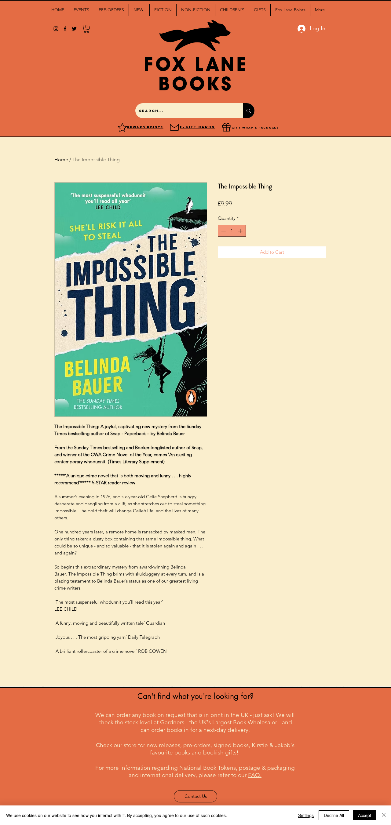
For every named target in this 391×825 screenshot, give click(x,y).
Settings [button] (306, 815)
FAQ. (254, 775)
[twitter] (74, 29)
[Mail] (174, 127)
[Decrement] (223, 231)
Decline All (334, 815)
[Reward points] (122, 127)
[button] (81, 10)
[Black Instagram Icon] (56, 29)
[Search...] (248, 110)
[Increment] (241, 231)
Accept (364, 815)
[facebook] (65, 29)
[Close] (383, 815)
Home (61, 159)
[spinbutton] (232, 231)
